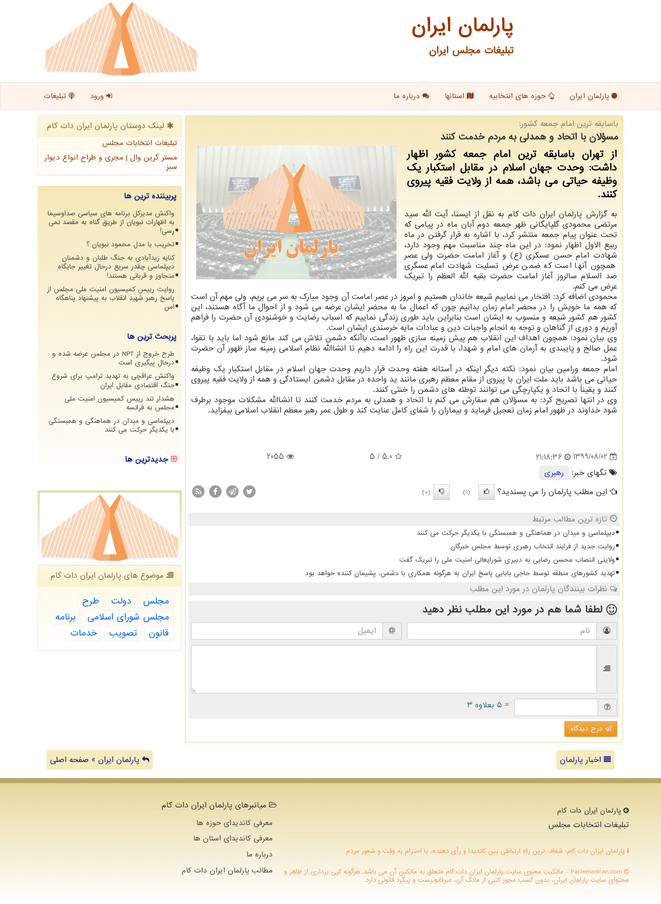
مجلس (156, 601)
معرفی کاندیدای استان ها (233, 838)
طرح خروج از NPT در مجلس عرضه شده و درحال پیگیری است (113, 358)
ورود (98, 96)
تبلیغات (56, 96)
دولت (121, 601)
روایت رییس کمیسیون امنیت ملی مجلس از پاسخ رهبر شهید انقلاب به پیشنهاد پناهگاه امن (111, 298)
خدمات (83, 633)
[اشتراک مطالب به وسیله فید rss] (198, 491)
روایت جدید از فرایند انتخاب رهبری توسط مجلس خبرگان (532, 546)
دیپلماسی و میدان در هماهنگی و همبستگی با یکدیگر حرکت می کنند (516, 533)
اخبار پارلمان (582, 760)
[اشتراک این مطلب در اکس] (249, 491)
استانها (456, 96)
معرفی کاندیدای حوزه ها (234, 823)
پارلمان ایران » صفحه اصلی (96, 760)
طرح (90, 601)
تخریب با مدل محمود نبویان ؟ (130, 244)
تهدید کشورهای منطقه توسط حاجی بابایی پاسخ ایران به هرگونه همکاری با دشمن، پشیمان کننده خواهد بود (460, 573)
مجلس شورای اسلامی (128, 617)
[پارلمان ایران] (121, 38)
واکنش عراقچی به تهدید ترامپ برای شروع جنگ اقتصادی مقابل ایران (113, 380)
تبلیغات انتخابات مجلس (139, 143)
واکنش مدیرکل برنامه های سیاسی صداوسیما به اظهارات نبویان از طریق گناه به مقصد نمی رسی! (111, 222)
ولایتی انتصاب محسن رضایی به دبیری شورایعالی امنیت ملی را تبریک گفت (507, 560)
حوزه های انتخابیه (518, 96)
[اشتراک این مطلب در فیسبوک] (215, 491)
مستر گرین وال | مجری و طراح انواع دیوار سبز (110, 162)
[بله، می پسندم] (486, 492)
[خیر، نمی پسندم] (441, 492)
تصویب (123, 633)
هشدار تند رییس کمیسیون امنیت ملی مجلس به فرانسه (120, 403)
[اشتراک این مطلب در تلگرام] (232, 491)
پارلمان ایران (590, 96)
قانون (159, 633)
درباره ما (408, 96)
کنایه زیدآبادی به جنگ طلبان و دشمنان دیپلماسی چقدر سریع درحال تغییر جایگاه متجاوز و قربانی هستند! (116, 266)
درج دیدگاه (587, 729)
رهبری (554, 473)
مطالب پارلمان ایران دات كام (227, 870)
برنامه (65, 617)
